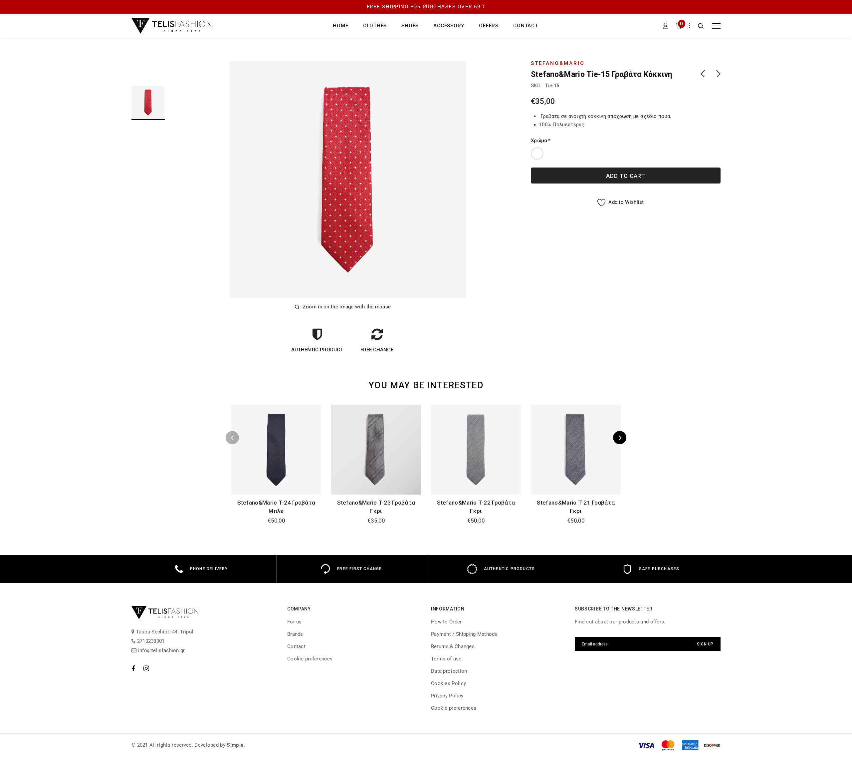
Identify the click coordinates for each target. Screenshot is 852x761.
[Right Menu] (716, 26)
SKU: (536, 86)
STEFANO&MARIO (558, 63)
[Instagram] (146, 668)
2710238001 (149, 641)
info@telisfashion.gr (160, 650)
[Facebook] (133, 668)
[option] (348, 179)
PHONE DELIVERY (209, 569)
